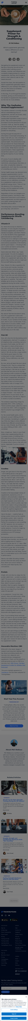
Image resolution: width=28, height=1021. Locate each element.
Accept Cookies (14, 1018)
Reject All (14, 1014)
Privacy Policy (19, 1006)
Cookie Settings (14, 1009)
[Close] (26, 997)
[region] (14, 1008)
